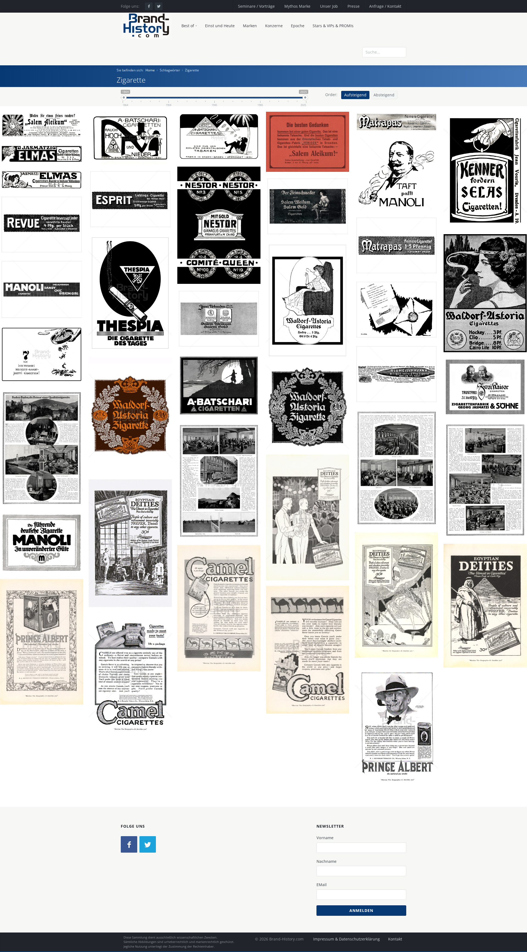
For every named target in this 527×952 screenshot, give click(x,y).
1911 (221, 249)
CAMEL (221, 612)
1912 (153, 210)
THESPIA (114, 303)
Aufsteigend (355, 94)
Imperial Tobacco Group (497, 300)
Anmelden (361, 910)
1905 (310, 166)
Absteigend (384, 94)
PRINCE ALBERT (44, 646)
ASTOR (463, 300)
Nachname (326, 861)
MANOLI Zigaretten (398, 181)
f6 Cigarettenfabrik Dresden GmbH (487, 399)
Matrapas (399, 252)
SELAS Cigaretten (487, 171)
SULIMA (114, 210)
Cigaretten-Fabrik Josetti (391, 323)
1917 (328, 531)
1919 (417, 609)
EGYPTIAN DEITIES (310, 525)
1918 (151, 557)
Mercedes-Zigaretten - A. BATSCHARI (132, 147)
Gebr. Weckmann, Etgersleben (398, 380)
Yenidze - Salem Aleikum (309, 147)
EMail (321, 884)
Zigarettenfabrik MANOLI (391, 187)
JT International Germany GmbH (221, 619)
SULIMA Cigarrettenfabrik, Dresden (398, 258)
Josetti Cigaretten (399, 317)
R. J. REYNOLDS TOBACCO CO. (44, 652)
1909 (487, 190)
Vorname (324, 837)
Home (150, 70)
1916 (221, 409)
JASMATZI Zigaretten (487, 393)
